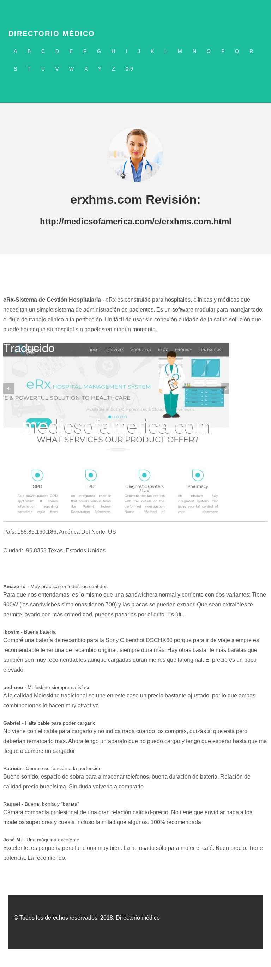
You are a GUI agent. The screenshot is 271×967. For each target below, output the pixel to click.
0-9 (129, 69)
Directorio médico (51, 33)
